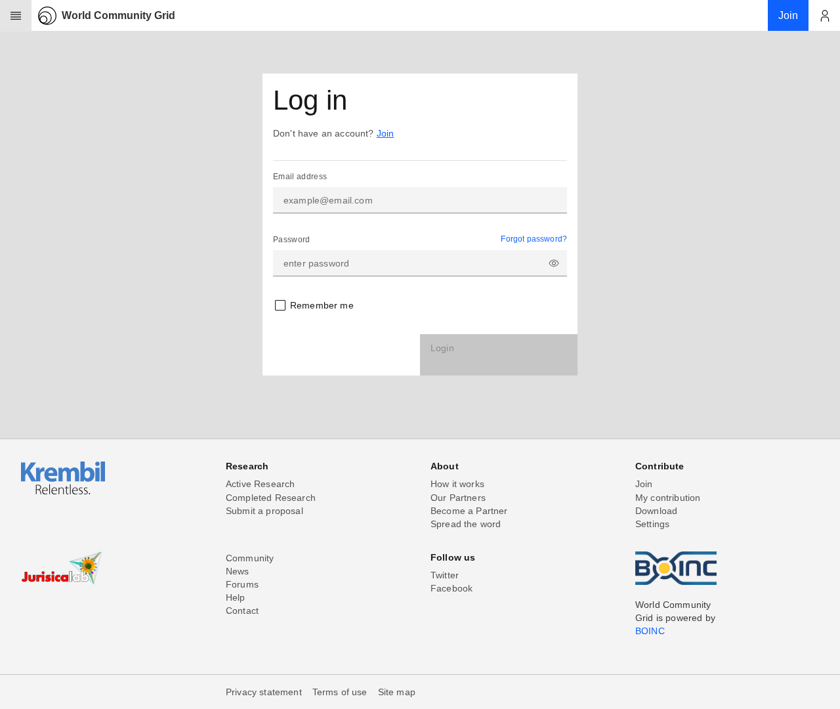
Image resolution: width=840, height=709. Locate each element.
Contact (242, 610)
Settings (652, 524)
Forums (242, 584)
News (237, 571)
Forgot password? (534, 239)
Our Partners (458, 497)
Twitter (444, 575)
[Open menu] (16, 16)
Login (442, 348)
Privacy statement (264, 692)
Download (656, 510)
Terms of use (340, 692)
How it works (457, 484)
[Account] (824, 16)
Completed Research (271, 497)
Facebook (451, 588)
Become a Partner (469, 510)
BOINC (650, 631)
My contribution (667, 497)
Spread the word (465, 524)
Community (250, 558)
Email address (300, 176)
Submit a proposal (264, 510)
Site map (396, 692)
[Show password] (554, 263)
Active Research (260, 484)
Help (235, 597)
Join (385, 133)
